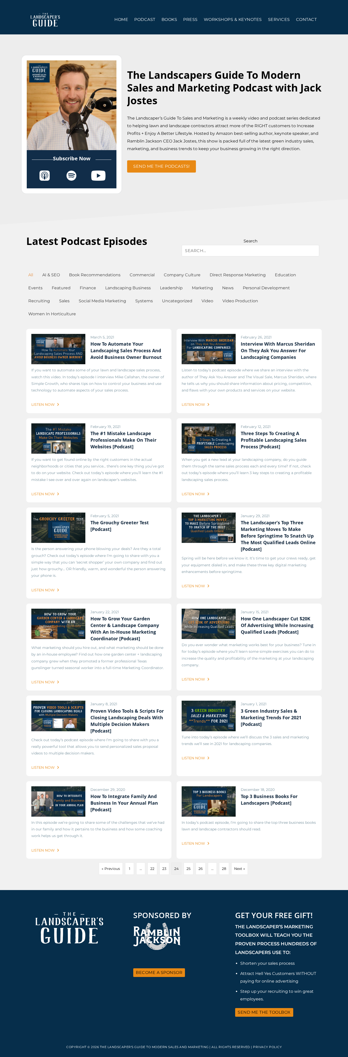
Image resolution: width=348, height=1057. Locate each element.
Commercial (142, 274)
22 (152, 868)
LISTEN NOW (43, 404)
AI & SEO (51, 274)
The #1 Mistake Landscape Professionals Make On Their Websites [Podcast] (123, 440)
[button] (161, 166)
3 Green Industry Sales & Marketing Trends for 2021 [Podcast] (271, 717)
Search (251, 241)
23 (164, 868)
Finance (88, 287)
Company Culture (182, 274)
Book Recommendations (95, 274)
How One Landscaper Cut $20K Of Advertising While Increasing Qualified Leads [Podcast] (277, 625)
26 (200, 868)
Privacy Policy (267, 1047)
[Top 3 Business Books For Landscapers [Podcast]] (209, 789)
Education (285, 274)
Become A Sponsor (159, 972)
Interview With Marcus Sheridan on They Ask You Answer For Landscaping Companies (278, 350)
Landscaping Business (128, 287)
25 (188, 868)
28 (224, 868)
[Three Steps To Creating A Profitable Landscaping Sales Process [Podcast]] (209, 426)
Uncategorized (177, 300)
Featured (61, 287)
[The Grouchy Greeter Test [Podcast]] (58, 516)
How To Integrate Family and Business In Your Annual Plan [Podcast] (124, 803)
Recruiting (39, 300)
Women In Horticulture (52, 313)
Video (207, 300)
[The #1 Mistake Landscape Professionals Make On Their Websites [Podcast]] (58, 426)
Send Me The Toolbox (264, 1012)
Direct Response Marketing (238, 274)
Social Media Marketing (102, 300)
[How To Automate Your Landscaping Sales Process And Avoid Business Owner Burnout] (58, 337)
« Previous (111, 868)
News (228, 287)
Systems (144, 300)
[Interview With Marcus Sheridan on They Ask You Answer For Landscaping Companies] (209, 337)
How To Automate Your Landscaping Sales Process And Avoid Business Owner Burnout (126, 350)
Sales (64, 300)
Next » (239, 868)
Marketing (202, 287)
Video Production (240, 300)
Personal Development (266, 287)
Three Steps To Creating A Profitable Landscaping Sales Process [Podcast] (273, 440)
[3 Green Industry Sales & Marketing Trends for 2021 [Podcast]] (209, 704)
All (30, 274)
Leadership (171, 287)
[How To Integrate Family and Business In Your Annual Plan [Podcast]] (58, 789)
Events (35, 287)
